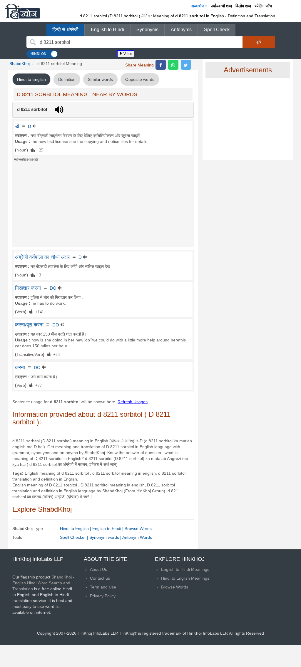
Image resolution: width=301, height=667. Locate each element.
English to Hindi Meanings (185, 569)
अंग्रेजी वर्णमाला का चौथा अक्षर (42, 257)
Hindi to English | (76, 528)
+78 (55, 354)
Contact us (100, 578)
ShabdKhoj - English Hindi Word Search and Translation (43, 583)
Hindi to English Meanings (185, 578)
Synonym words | (105, 537)
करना (20, 367)
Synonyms (147, 29)
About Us (98, 569)
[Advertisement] (103, 206)
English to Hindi (107, 29)
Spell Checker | (74, 537)
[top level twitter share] (186, 65)
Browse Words (138, 528)
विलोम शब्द (243, 6)
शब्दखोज (197, 6)
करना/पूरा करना (29, 325)
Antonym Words (137, 537)
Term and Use (103, 587)
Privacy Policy (103, 595)
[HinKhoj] (23, 11)
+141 (38, 311)
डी (17, 126)
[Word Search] (33, 42)
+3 (38, 275)
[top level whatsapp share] (173, 65)
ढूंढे (258, 41)
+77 (37, 385)
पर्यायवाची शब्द (221, 6)
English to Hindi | (108, 528)
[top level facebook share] (160, 65)
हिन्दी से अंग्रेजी (65, 29)
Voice (127, 54)
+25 (39, 150)
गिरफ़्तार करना (28, 288)
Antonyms (181, 29)
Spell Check (217, 29)
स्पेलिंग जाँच (263, 6)
